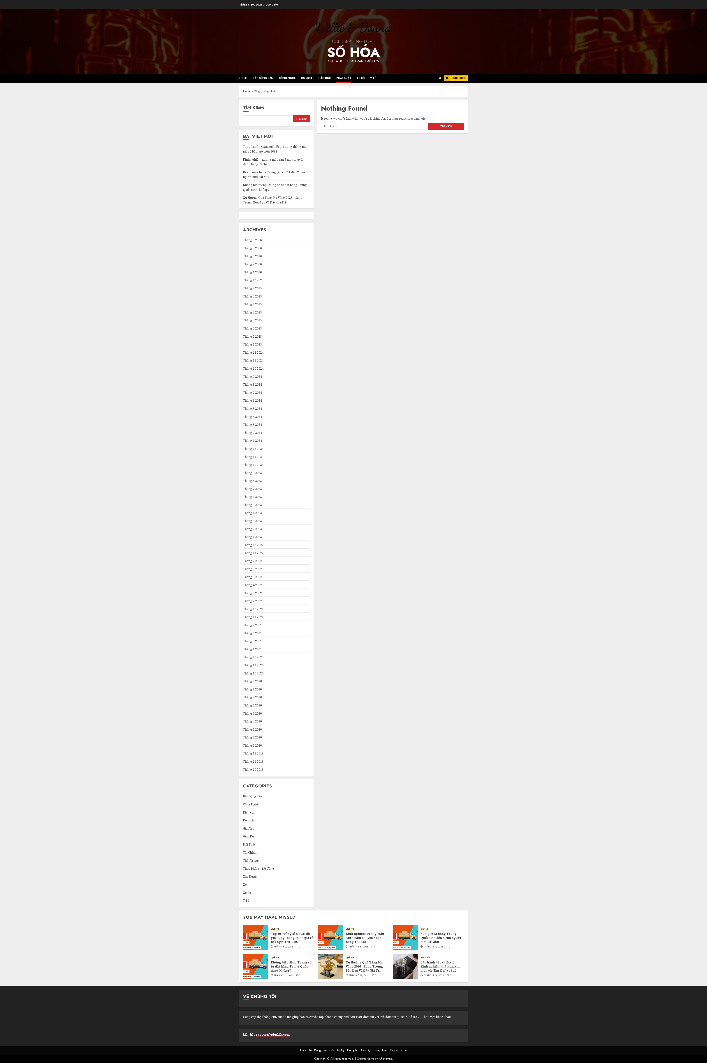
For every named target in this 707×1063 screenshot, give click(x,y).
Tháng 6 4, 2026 (433, 946)
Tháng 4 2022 (252, 585)
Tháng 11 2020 (253, 665)
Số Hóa (353, 52)
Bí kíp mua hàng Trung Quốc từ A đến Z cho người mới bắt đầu (441, 938)
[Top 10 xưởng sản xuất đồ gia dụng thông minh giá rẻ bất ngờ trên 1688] (255, 937)
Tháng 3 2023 (252, 521)
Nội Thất (249, 844)
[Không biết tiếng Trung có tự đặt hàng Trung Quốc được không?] (255, 966)
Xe (245, 885)
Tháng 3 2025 (252, 328)
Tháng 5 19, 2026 (434, 975)
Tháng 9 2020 (252, 681)
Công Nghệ (287, 78)
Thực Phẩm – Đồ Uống (258, 869)
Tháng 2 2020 (252, 737)
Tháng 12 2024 (253, 352)
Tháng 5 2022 (252, 577)
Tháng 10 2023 (253, 465)
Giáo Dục (324, 78)
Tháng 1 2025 (252, 344)
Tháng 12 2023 (253, 449)
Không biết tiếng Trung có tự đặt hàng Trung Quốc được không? (291, 966)
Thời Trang (251, 860)
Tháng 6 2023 (252, 497)
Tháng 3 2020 (252, 729)
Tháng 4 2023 (252, 513)
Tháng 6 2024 (252, 400)
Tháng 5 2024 (252, 409)
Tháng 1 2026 (252, 272)
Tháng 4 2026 (252, 256)
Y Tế (373, 78)
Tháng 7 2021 (252, 625)
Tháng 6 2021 (252, 633)
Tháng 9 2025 (252, 288)
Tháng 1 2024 (252, 441)
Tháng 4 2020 (252, 721)
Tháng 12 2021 (253, 609)
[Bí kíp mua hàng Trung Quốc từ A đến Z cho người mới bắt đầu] (405, 937)
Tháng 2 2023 (252, 529)
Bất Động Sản (263, 78)
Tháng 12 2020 (253, 657)
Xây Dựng (250, 876)
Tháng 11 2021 (253, 617)
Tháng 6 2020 (252, 705)
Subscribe (459, 78)
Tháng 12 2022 (253, 545)
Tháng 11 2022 (253, 553)
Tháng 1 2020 (252, 745)
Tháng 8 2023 (252, 481)
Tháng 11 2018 (253, 761)
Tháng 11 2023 (253, 457)
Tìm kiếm (253, 107)
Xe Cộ (361, 78)
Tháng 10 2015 (253, 770)
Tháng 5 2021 (252, 641)
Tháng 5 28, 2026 (359, 975)
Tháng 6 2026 (252, 240)
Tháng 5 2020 (252, 713)
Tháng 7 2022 (252, 561)
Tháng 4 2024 (252, 417)
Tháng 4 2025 (252, 320)
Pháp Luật (343, 78)
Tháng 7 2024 (252, 393)
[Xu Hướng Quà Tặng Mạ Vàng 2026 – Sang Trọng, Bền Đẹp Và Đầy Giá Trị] (330, 966)
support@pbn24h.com (273, 1034)
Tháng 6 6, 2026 (358, 946)
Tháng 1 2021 (252, 649)
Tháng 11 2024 (253, 360)
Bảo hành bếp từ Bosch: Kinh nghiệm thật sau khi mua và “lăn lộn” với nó (440, 966)
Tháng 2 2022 (252, 601)
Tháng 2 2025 (252, 336)
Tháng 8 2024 (252, 384)
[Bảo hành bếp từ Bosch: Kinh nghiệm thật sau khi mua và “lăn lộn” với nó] (405, 966)
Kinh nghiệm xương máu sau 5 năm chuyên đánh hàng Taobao (365, 938)
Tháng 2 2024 (252, 433)
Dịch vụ (248, 812)
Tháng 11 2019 (253, 753)
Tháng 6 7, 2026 (283, 946)
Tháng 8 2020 (252, 689)
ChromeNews (365, 1059)
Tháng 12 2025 (253, 280)
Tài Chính (249, 853)
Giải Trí (248, 828)
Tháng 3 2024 (252, 425)
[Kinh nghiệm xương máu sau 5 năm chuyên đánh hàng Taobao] (330, 937)
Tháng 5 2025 (252, 312)
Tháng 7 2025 (252, 296)
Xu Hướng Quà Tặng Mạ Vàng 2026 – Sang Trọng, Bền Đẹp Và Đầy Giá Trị (364, 966)
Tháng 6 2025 (252, 304)
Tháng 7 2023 (252, 489)
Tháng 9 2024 (252, 377)
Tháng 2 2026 (252, 264)
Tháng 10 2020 (253, 673)
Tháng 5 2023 (252, 505)
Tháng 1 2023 (252, 537)
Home (243, 78)
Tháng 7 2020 (252, 697)
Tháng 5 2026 (252, 248)
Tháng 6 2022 (252, 569)
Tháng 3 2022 (252, 593)
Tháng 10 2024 (253, 368)
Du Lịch (306, 78)
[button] (440, 78)
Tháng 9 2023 (252, 473)
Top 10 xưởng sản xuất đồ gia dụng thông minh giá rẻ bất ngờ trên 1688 (292, 938)
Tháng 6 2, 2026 (283, 975)
